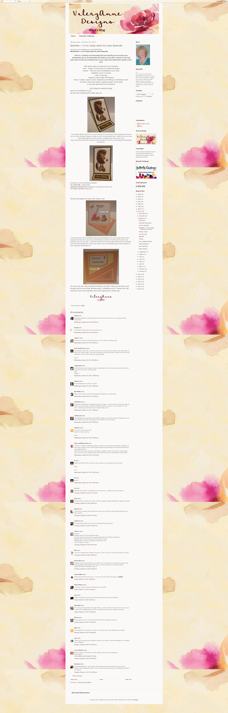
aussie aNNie (78, 574)
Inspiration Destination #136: (78, 187)
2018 (139, 209)
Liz (75, 488)
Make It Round (143, 248)
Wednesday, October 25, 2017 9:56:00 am (86, 360)
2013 (139, 281)
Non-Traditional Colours (145, 241)
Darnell (76, 509)
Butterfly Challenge (86, 36)
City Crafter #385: (75, 185)
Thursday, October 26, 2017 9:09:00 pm (85, 555)
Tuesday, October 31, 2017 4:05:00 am (85, 658)
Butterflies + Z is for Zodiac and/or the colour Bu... (146, 228)
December (142, 213)
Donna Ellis (77, 560)
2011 (139, 286)
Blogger (136, 699)
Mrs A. (141, 126)
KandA (76, 327)
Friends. (141, 239)
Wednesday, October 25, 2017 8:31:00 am (86, 322)
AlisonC (76, 381)
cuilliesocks (78, 415)
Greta (76, 498)
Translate (149, 96)
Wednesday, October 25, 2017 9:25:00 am (86, 342)
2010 (139, 289)
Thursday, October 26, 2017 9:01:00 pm (85, 544)
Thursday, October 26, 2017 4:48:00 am (85, 503)
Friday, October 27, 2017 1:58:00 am (84, 579)
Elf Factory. (142, 220)
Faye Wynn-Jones (144, 123)
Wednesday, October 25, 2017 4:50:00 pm (86, 386)
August (141, 254)
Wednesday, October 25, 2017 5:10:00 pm (86, 396)
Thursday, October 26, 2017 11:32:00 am (86, 525)
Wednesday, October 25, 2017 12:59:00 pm (86, 375)
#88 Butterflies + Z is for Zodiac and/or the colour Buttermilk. (89, 51)
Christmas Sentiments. (145, 223)
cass (75, 638)
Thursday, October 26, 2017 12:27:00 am (86, 493)
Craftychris (77, 402)
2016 (139, 274)
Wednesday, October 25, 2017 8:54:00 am (86, 332)
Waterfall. (141, 236)
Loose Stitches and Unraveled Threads (85, 656)
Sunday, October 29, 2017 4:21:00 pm (85, 622)
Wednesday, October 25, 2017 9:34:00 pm (86, 437)
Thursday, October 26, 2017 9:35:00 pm (85, 569)
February (142, 269)
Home (73, 36)
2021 (139, 201)
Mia (75, 550)
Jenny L (76, 531)
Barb (75, 627)
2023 (139, 196)
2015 (139, 276)
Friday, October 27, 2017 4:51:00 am (84, 589)
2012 (139, 284)
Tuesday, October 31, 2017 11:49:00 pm (85, 672)
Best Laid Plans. (143, 246)
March (141, 266)
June (140, 259)
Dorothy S (77, 664)
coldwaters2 (78, 365)
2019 (139, 206)
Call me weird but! (144, 225)
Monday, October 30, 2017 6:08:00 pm (85, 632)
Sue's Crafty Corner (80, 348)
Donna (76, 617)
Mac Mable (77, 391)
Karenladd (77, 605)
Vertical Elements (144, 244)
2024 (139, 194)
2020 (139, 204)
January (141, 271)
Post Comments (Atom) (84, 682)
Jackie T (76, 338)
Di (75, 460)
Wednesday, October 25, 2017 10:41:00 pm (86, 455)
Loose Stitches (78, 650)
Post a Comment (77, 676)
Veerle (76, 315)
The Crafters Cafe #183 (77, 188)
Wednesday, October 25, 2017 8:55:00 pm (86, 422)
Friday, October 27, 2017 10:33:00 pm (85, 612)
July (140, 256)
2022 (139, 199)
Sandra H (77, 521)
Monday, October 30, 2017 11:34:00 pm (85, 644)
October (141, 218)
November (142, 216)
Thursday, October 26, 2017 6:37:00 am (85, 515)
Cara (75, 595)
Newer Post (74, 679)
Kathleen (77, 427)
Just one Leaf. (143, 234)
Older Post (128, 679)
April (140, 264)
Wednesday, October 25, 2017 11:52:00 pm (86, 472)
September (142, 252)
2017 (139, 211)
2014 (139, 279)
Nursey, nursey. (143, 231)
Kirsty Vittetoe (78, 584)
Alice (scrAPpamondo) (81, 443)
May (140, 261)
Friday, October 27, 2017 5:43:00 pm (84, 600)
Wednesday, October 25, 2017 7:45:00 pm (86, 410)
